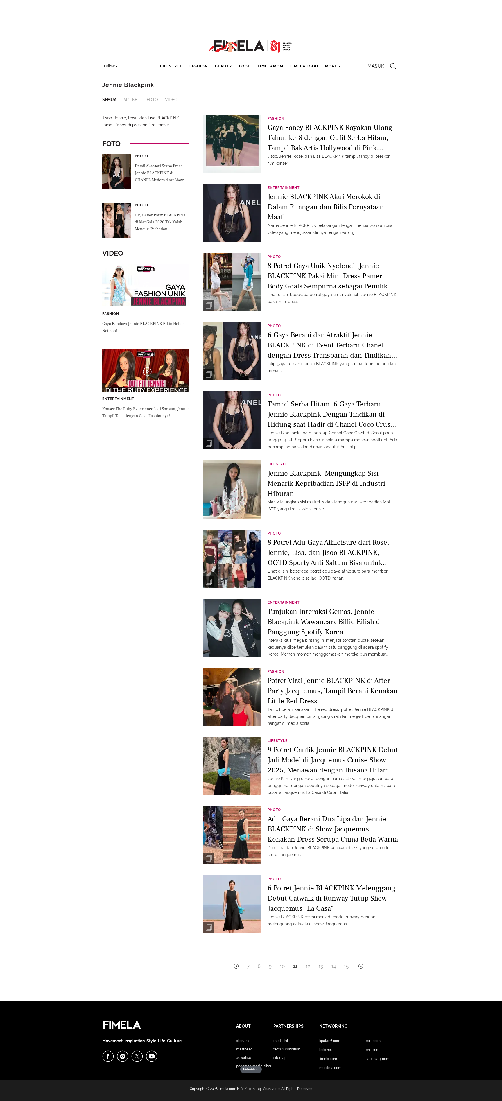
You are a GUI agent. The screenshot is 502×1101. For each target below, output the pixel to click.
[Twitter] (137, 1056)
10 (282, 966)
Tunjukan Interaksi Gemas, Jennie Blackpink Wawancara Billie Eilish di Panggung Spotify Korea (325, 621)
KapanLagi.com (377, 1059)
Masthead (244, 1049)
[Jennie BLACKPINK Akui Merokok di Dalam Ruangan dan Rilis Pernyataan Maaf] (232, 212)
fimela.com (227, 1089)
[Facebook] (108, 1056)
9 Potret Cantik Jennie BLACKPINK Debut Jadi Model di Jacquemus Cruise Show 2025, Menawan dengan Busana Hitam (333, 759)
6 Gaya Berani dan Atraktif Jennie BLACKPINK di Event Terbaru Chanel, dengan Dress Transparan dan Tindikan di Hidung (329, 344)
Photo (141, 156)
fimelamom (270, 66)
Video (171, 99)
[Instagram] (122, 1056)
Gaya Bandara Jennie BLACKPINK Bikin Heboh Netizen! (143, 327)
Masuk (375, 66)
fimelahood (304, 66)
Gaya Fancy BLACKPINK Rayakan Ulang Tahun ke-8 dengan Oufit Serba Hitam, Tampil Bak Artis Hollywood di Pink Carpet (330, 137)
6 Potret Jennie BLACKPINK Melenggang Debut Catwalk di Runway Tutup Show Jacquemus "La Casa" (331, 897)
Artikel (131, 99)
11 (295, 966)
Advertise (243, 1058)
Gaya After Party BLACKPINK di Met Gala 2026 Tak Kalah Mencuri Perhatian (160, 222)
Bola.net (325, 1050)
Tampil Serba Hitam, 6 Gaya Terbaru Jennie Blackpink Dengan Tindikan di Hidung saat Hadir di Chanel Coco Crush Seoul (331, 413)
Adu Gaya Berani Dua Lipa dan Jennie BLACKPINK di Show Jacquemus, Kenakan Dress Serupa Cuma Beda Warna (333, 828)
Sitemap (279, 1058)
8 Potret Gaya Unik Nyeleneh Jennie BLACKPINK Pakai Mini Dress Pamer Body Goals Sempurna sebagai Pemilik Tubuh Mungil (328, 275)
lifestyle (171, 66)
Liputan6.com (329, 1041)
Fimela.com (328, 1059)
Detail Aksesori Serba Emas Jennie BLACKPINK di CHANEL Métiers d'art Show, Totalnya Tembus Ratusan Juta (161, 174)
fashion (198, 66)
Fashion (110, 314)
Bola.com (373, 1041)
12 (308, 966)
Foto (152, 99)
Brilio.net (372, 1050)
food (245, 66)
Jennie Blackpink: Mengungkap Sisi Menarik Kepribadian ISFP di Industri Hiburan (326, 483)
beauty (223, 66)
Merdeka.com (330, 1068)
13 (320, 966)
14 (333, 966)
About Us (243, 1041)
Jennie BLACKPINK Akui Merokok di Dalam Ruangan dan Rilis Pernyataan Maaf (326, 206)
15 (346, 966)
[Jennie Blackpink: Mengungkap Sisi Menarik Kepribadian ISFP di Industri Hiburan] (232, 489)
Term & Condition (286, 1049)
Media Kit (280, 1041)
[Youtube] (151, 1056)
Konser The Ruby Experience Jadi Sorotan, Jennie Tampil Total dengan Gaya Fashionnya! (145, 412)
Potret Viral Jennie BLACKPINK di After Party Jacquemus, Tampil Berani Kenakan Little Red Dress (333, 690)
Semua (109, 99)
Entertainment (118, 399)
